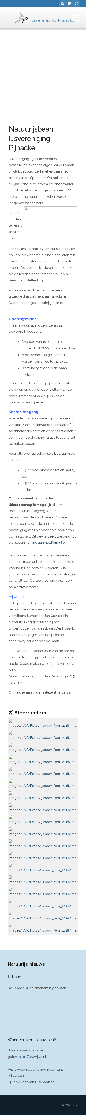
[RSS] (62, 3)
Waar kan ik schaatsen (36, 1082)
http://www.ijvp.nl (32, 1057)
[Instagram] (76, 3)
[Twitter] (69, 3)
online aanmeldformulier (46, 543)
